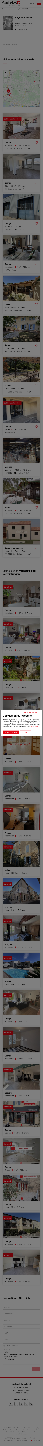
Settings (25, 732)
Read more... (35, 726)
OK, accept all (10, 732)
